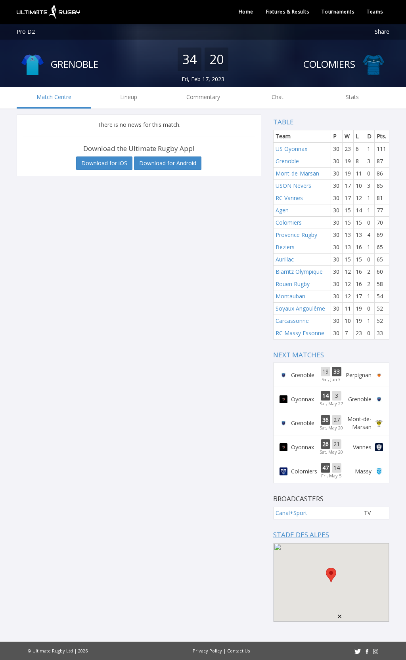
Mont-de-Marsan (297, 173)
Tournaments (338, 11)
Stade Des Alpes (301, 534)
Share (382, 31)
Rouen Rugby (293, 284)
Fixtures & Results (287, 11)
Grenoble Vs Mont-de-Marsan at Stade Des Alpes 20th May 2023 (331, 423)
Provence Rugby (296, 234)
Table (283, 121)
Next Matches (298, 354)
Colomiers (330, 64)
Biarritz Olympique (299, 271)
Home (246, 11)
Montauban (290, 296)
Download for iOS (104, 163)
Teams (375, 11)
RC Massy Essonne (300, 333)
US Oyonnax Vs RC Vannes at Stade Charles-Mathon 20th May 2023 (331, 447)
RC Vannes (289, 198)
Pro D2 (26, 31)
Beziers (285, 247)
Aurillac (285, 259)
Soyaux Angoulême (300, 308)
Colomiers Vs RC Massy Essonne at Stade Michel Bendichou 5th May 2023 (331, 471)
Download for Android (167, 163)
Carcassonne (292, 320)
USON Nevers (293, 185)
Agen (282, 210)
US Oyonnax (291, 149)
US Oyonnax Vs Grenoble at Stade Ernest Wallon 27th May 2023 (331, 399)
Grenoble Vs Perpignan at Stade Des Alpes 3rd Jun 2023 (331, 375)
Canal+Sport (291, 513)
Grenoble (73, 64)
